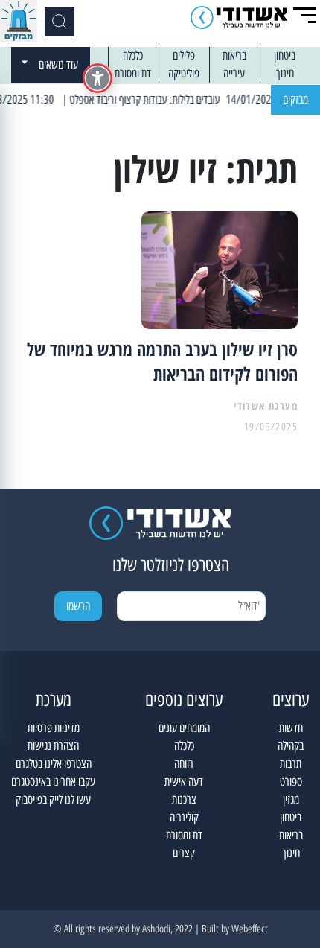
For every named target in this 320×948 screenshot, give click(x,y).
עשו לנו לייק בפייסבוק (53, 799)
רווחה (183, 764)
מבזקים (295, 99)
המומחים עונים (184, 728)
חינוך (285, 73)
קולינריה (184, 817)
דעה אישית (183, 781)
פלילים (184, 55)
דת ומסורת (133, 73)
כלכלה (133, 55)
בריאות (234, 55)
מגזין (291, 799)
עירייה (234, 73)
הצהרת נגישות (53, 746)
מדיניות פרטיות (54, 728)
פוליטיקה (183, 73)
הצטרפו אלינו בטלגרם (54, 764)
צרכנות (184, 799)
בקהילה (291, 746)
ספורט (291, 781)
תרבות (290, 764)
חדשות (291, 728)
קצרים (184, 853)
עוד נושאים (58, 64)
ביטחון (284, 55)
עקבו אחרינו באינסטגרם (53, 781)
